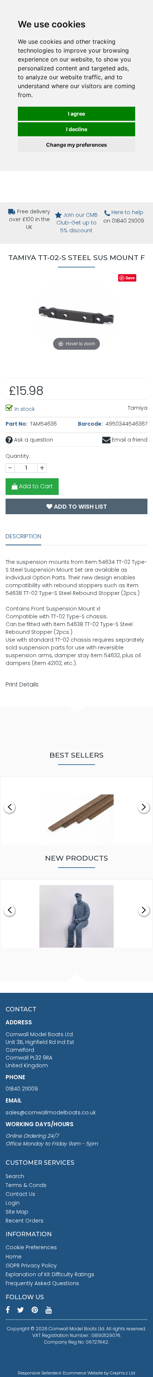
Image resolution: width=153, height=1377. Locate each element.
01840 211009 (22, 1088)
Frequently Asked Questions (42, 1283)
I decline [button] (76, 129)
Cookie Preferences (31, 1247)
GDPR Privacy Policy (31, 1265)
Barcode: (91, 424)
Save (130, 277)
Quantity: (18, 456)
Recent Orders (24, 1220)
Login (13, 1203)
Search (15, 1176)
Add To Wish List (79, 506)
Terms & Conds (26, 1185)
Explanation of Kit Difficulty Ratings (50, 1274)
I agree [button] (76, 113)
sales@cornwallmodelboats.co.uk (51, 1112)
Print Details (22, 684)
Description (23, 536)
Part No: (17, 424)
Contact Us (20, 1194)
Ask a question (33, 439)
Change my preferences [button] (76, 145)
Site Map (17, 1211)
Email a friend (128, 439)
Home (14, 1256)
